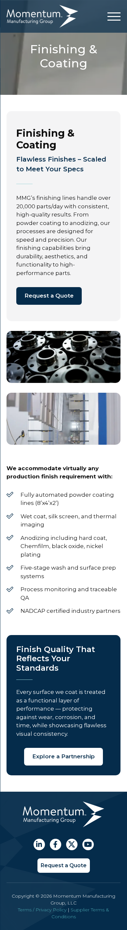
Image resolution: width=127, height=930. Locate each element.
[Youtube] (88, 844)
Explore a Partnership (63, 756)
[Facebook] (55, 844)
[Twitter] (72, 844)
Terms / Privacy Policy (42, 910)
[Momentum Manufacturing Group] (42, 26)
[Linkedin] (39, 844)
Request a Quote (49, 295)
